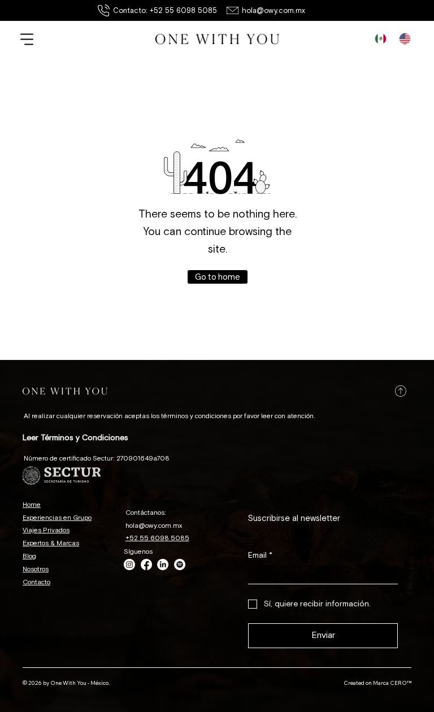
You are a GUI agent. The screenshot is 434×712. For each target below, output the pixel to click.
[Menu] (27, 39)
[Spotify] (179, 564)
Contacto (36, 582)
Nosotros (36, 569)
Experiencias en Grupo (57, 518)
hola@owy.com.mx (273, 10)
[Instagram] (129, 564)
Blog (29, 556)
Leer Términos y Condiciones (75, 437)
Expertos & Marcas (51, 543)
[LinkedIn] (162, 564)
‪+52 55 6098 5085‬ (157, 538)
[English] (405, 38)
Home (32, 505)
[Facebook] (146, 564)
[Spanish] (381, 38)
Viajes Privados (46, 530)
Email (260, 555)
